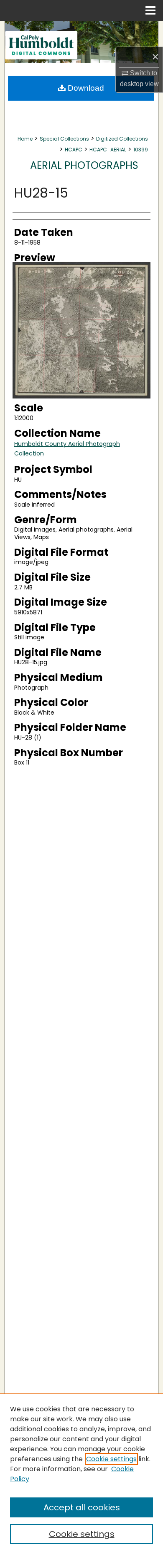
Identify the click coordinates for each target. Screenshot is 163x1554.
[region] (81, 1473)
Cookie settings (111, 1459)
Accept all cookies (81, 1507)
